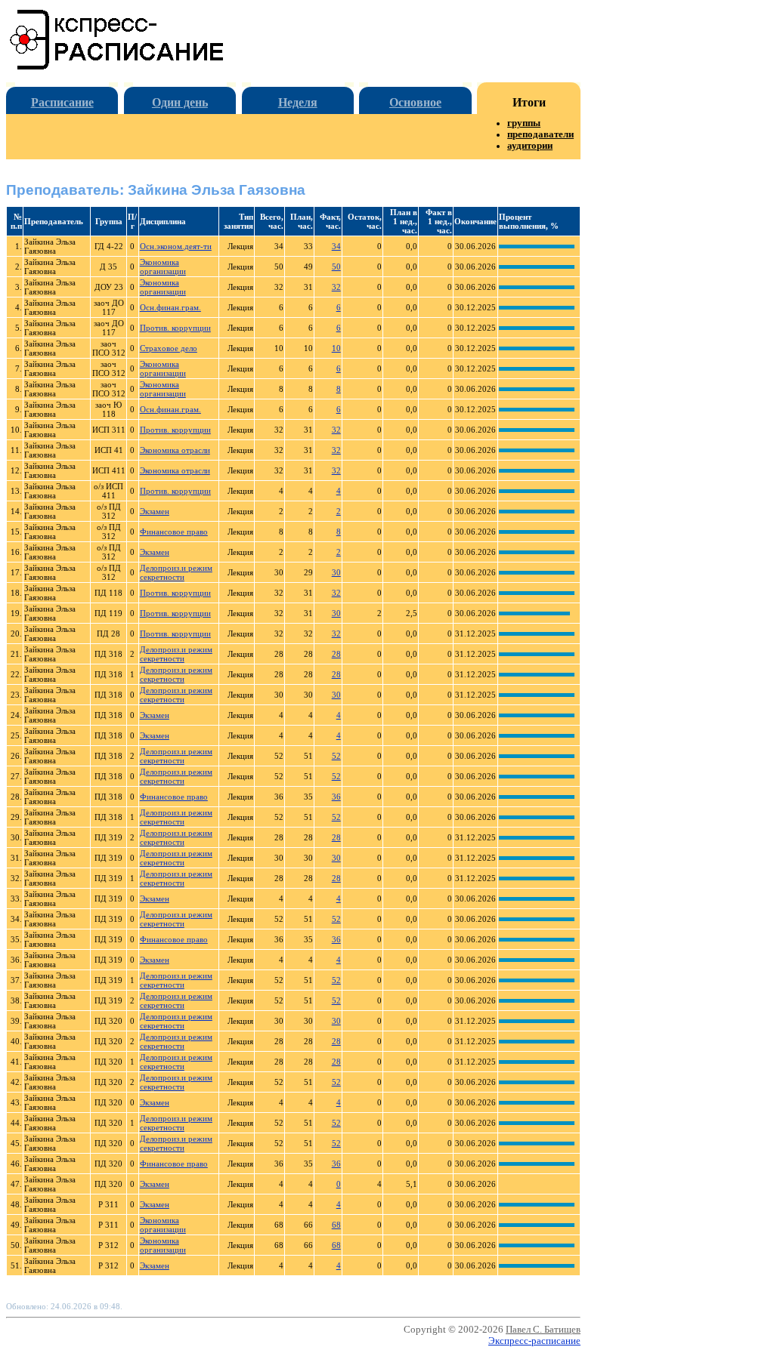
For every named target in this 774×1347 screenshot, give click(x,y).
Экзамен (154, 511)
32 (336, 286)
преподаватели (540, 134)
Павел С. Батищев (543, 1329)
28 (336, 653)
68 (336, 1224)
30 (336, 572)
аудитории (530, 145)
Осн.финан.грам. (170, 307)
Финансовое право (174, 531)
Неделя (297, 102)
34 (336, 246)
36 (336, 796)
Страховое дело (168, 348)
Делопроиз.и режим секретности (176, 572)
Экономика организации (163, 266)
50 (336, 266)
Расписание (62, 102)
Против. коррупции (175, 327)
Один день (180, 102)
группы (523, 123)
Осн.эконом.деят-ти (176, 246)
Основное (415, 102)
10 (336, 348)
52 (336, 755)
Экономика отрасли (175, 450)
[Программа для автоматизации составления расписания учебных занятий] (117, 66)
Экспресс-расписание (534, 1341)
